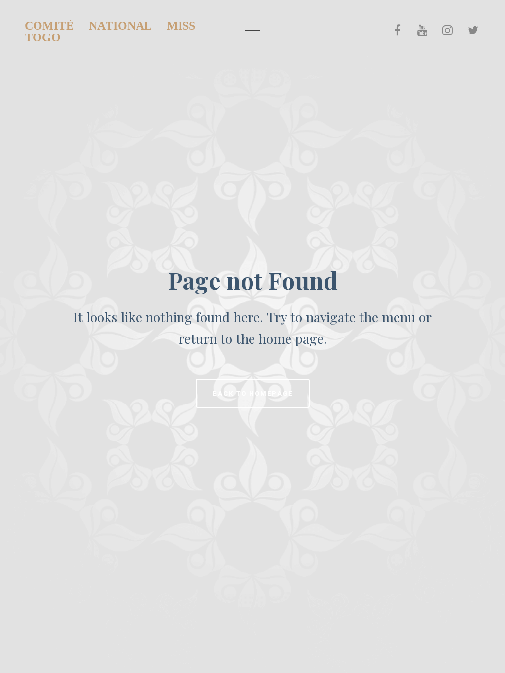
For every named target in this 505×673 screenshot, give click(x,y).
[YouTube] (422, 30)
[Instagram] (447, 30)
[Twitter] (472, 30)
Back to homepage (253, 393)
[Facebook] (397, 30)
